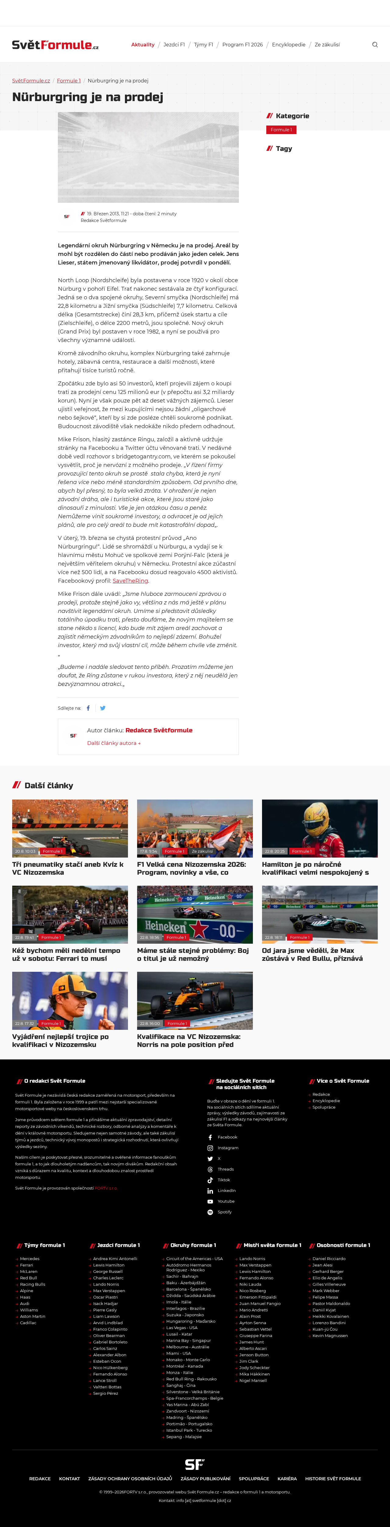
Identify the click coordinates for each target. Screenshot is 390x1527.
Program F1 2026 (242, 45)
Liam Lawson (106, 1316)
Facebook (227, 1137)
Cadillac (28, 1322)
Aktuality (142, 45)
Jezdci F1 (174, 45)
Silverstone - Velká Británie (193, 1391)
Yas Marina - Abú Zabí (187, 1404)
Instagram (228, 1147)
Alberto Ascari (253, 1348)
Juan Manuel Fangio (260, 1303)
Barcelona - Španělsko (188, 1289)
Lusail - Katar (179, 1334)
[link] (375, 44)
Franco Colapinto (110, 1329)
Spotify (225, 1211)
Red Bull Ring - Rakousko (191, 1378)
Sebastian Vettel (255, 1329)
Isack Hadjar (105, 1303)
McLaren (28, 1271)
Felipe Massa (325, 1297)
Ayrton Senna (252, 1322)
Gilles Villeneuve (329, 1284)
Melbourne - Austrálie (187, 1346)
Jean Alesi (323, 1265)
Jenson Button (254, 1354)
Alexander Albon (109, 1354)
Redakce (321, 1094)
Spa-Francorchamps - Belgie (194, 1398)
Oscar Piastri (105, 1297)
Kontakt (69, 1478)
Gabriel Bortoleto (110, 1341)
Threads (226, 1169)
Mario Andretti (253, 1309)
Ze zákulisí (327, 45)
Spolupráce (324, 1107)
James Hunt (251, 1341)
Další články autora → (114, 743)
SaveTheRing (130, 581)
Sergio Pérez (105, 1393)
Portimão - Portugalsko (189, 1423)
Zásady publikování (205, 1478)
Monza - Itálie (179, 1372)
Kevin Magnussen (330, 1335)
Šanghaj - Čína (181, 1385)
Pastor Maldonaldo (331, 1303)
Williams (29, 1309)
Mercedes (29, 1258)
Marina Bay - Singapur (188, 1340)
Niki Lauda (250, 1284)
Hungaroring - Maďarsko (190, 1321)
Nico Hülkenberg (110, 1367)
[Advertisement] (195, 12)
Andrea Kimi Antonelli (115, 1258)
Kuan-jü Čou (325, 1329)
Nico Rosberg (252, 1290)
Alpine (26, 1290)
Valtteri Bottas (107, 1386)
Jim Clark (248, 1361)
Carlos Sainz (105, 1348)
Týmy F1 (203, 45)
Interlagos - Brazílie (185, 1308)
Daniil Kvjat (324, 1309)
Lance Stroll (105, 1380)
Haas (25, 1297)
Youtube (226, 1201)
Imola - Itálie (178, 1301)
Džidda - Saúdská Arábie (190, 1295)
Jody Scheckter (254, 1367)
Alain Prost (250, 1316)
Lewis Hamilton (109, 1265)
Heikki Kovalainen (331, 1316)
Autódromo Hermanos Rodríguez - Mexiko (188, 1267)
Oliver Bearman (109, 1335)
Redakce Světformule (103, 220)
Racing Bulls (32, 1284)
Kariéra (287, 1478)
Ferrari (26, 1265)
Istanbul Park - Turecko (189, 1430)
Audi (25, 1303)
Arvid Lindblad (108, 1322)
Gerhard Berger (328, 1271)
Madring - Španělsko (186, 1417)
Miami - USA (178, 1353)
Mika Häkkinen (254, 1374)
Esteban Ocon (107, 1361)
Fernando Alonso (110, 1374)
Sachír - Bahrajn (182, 1276)
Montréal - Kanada (184, 1366)
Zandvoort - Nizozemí (187, 1411)
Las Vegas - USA (181, 1327)
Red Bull (28, 1277)
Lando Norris (106, 1284)
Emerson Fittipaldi (258, 1297)
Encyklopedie (289, 45)
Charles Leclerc (108, 1277)
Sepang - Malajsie (184, 1436)
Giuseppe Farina (255, 1335)
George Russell (108, 1271)
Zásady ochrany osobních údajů (130, 1478)
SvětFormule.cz (31, 81)
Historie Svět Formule (333, 1478)
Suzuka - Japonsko (185, 1314)
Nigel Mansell (253, 1380)
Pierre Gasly (105, 1309)
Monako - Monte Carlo (188, 1359)
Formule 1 (69, 81)
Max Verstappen (109, 1290)
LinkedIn (227, 1190)
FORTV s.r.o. (106, 1188)
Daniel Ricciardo (329, 1258)
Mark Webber (326, 1290)
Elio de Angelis (327, 1277)
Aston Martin (32, 1316)
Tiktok (224, 1179)
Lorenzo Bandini (329, 1322)
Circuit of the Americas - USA (194, 1258)
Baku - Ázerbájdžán (186, 1282)
